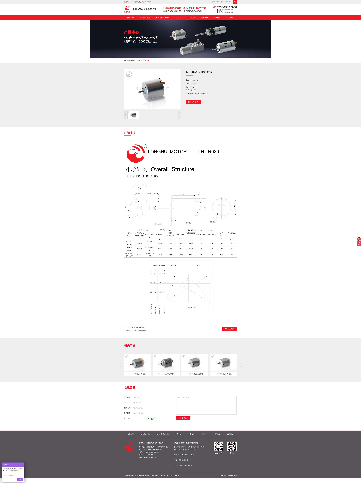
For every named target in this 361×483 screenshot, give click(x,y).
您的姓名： (128, 397)
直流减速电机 (145, 18)
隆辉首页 (130, 18)
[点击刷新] (151, 418)
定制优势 (191, 18)
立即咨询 (195, 102)
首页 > (140, 60)
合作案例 (204, 18)
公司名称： (128, 402)
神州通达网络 (232, 475)
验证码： (128, 418)
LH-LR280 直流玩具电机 (138, 330)
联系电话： (128, 408)
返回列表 (231, 329)
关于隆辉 (217, 18)
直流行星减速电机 (163, 18)
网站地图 (216, 2)
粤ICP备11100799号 (173, 475)
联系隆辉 (230, 18)
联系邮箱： (128, 413)
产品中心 (179, 18)
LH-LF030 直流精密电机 (138, 327)
